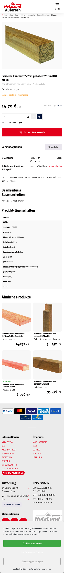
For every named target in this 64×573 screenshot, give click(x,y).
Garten (17, 15)
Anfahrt (55, 147)
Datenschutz (34, 568)
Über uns (37, 457)
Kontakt (37, 453)
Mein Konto (7, 442)
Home (5, 15)
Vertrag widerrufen (13, 472)
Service (36, 449)
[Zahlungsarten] (7, 411)
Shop (11, 15)
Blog (35, 446)
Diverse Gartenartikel (28, 15)
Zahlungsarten (9, 464)
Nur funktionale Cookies (32, 552)
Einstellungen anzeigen (32, 561)
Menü (57, 8)
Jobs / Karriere (40, 442)
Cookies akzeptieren (32, 543)
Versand (59, 105)
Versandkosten (55, 165)
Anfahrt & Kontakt (12, 504)
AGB (3, 446)
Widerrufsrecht (9, 449)
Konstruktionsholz (43, 15)
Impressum (46, 568)
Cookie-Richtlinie (20, 568)
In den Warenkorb (34, 132)
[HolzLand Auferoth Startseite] (11, 6)
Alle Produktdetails (37, 84)
